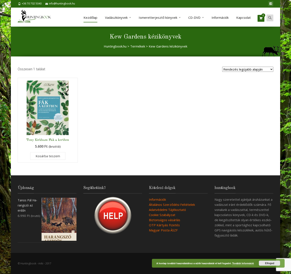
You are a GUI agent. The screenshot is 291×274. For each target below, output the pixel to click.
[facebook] (270, 3)
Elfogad (269, 263)
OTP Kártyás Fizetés (164, 225)
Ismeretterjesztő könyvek (158, 17)
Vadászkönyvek (116, 17)
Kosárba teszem (48, 156)
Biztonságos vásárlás (164, 220)
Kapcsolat (243, 17)
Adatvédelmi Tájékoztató (167, 210)
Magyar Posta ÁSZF (163, 230)
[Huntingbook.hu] (36, 17)
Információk (220, 17)
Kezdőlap (90, 17)
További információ (243, 263)
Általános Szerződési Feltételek (172, 204)
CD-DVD (194, 17)
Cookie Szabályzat (162, 215)
